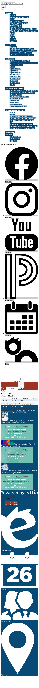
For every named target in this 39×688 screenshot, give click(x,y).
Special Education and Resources (21, 53)
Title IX (12, 35)
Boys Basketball (15, 69)
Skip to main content (8, 2)
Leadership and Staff (17, 21)
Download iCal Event (28, 398)
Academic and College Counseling (21, 124)
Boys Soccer (14, 71)
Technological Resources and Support (22, 128)
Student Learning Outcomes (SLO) (22, 49)
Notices (12, 112)
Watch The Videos (11, 504)
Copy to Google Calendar (10, 398)
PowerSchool (14, 102)
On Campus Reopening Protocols (21, 116)
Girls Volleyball (15, 83)
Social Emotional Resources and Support (23, 126)
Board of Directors (16, 25)
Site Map (13, 39)
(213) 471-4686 (11, 410)
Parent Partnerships (16, 98)
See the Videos (15, 139)
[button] (9, 13)
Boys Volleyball (15, 73)
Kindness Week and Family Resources (23, 118)
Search (3, 388)
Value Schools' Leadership (19, 23)
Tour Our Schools (11, 502)
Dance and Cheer (15, 77)
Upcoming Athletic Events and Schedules (24, 63)
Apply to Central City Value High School (24, 91)
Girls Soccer (14, 81)
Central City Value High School (12, 400)
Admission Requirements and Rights (22, 93)
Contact (12, 37)
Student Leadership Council (19, 97)
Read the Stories (15, 137)
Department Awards (16, 65)
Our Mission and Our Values (19, 17)
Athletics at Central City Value (20, 61)
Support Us (13, 41)
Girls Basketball (15, 79)
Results (12, 19)
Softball (12, 85)
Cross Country (15, 75)
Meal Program (14, 100)
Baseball (12, 67)
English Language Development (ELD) (23, 51)
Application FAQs (16, 95)
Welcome (13, 15)
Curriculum (13, 47)
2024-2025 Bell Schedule (18, 106)
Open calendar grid (25, 404)
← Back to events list (9, 404)
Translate (17, 381)
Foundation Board (16, 27)
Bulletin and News (16, 104)
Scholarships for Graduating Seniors (22, 55)
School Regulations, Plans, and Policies (23, 29)
